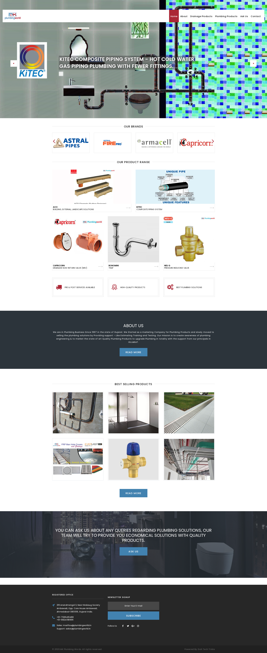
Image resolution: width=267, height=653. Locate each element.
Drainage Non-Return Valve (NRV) (70, 266)
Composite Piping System (149, 208)
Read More (72, 84)
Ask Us (244, 16)
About (183, 16)
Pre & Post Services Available (80, 287)
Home (173, 16)
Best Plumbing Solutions (189, 287)
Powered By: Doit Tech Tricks (200, 649)
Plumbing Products (226, 16)
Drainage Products (201, 16)
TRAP (114, 266)
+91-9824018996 (65, 619)
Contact (256, 16)
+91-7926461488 (65, 617)
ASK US (133, 551)
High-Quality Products (132, 287)
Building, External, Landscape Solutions (73, 208)
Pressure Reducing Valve (176, 266)
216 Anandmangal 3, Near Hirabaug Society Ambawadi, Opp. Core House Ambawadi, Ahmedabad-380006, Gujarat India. (78, 608)
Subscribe (133, 615)
